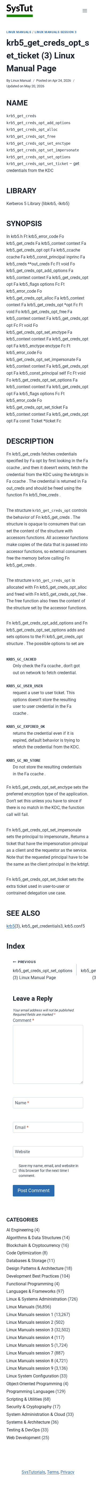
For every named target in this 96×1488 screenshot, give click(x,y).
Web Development (23, 1437)
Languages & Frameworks (30, 1291)
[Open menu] (85, 10)
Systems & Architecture (28, 1422)
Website (22, 1151)
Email (22, 1127)
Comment (23, 1020)
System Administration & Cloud (35, 1414)
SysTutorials (33, 1472)
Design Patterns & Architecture (34, 1268)
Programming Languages (30, 1391)
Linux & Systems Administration (36, 1299)
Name (22, 1102)
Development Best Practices (32, 1276)
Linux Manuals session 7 (29, 1353)
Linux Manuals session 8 (29, 1360)
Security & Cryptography (29, 1406)
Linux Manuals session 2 (29, 1322)
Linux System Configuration (32, 1376)
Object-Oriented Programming (34, 1383)
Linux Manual (21, 80)
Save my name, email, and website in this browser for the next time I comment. (48, 1171)
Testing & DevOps (23, 1429)
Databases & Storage (26, 1260)
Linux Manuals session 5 (29, 1345)
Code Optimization (23, 1252)
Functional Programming (29, 1283)
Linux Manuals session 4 (29, 1337)
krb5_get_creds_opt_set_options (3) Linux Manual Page (42, 970)
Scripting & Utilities (24, 1399)
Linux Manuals (18, 32)
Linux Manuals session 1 (29, 1314)
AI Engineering (19, 1229)
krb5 (10, 926)
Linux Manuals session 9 (29, 1368)
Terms (53, 1472)
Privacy (67, 1472)
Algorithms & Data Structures (33, 1237)
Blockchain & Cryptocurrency (33, 1245)
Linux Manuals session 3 (56, 32)
